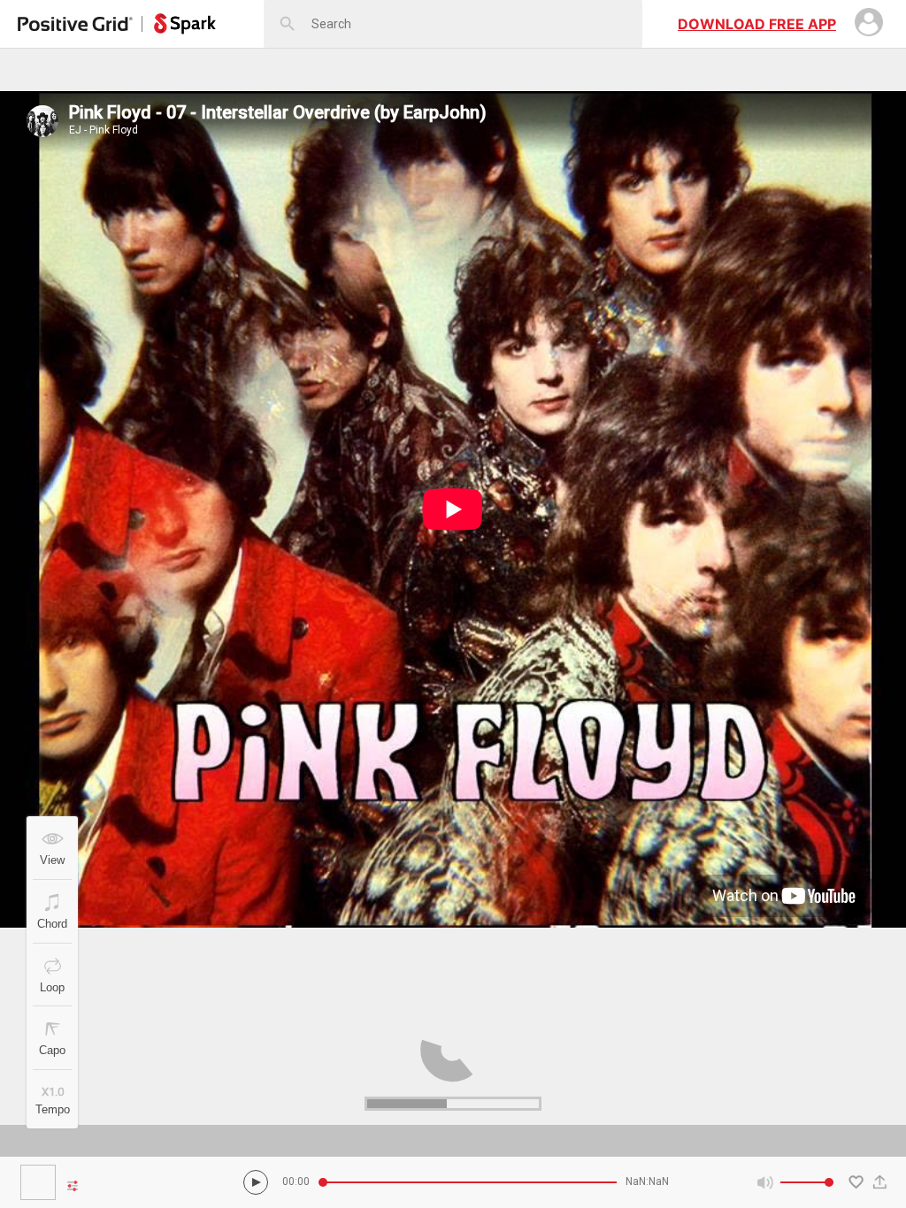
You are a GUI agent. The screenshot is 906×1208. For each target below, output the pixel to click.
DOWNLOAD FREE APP (757, 24)
